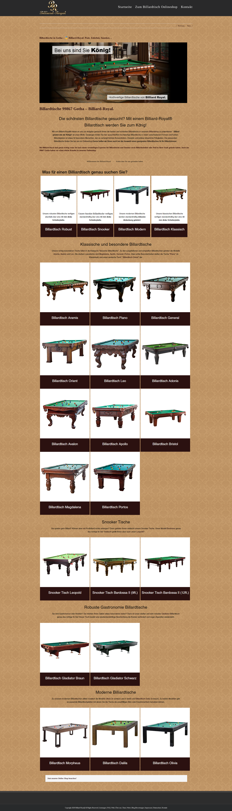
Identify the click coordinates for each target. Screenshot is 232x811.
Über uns (119, 808)
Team (124, 808)
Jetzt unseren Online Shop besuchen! (62, 778)
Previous (181, 26)
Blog (133, 808)
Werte (129, 808)
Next (189, 26)
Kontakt (164, 808)
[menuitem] (126, 6)
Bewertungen (139, 808)
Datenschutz (157, 808)
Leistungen (102, 808)
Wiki (113, 808)
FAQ (108, 808)
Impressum (148, 808)
